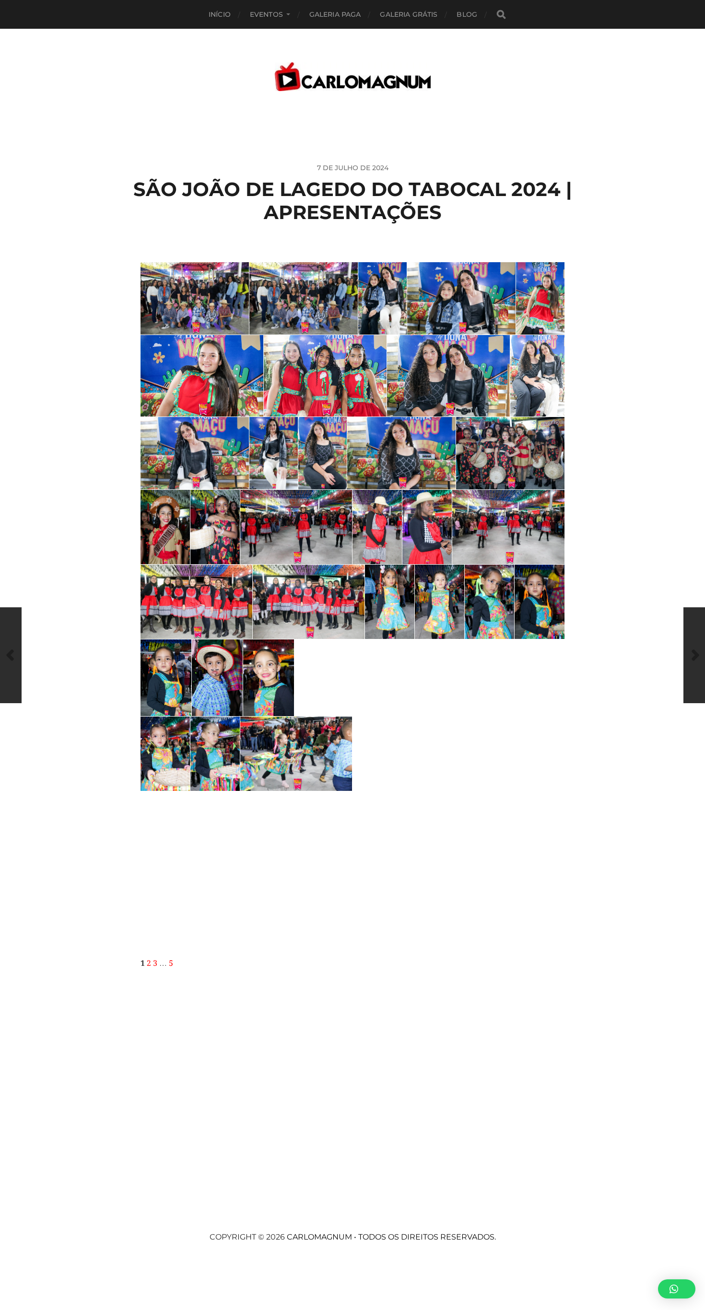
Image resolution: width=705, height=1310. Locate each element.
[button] (676, 1288)
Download (150, 272)
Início (220, 14)
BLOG (467, 14)
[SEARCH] (501, 14)
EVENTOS (266, 14)
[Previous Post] (11, 655)
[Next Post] (694, 655)
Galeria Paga (335, 14)
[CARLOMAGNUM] (353, 76)
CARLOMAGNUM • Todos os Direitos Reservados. (391, 1236)
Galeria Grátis (408, 14)
